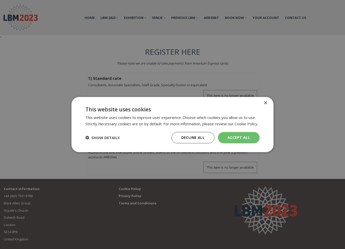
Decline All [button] (193, 137)
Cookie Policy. (246, 123)
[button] (102, 137)
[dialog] (172, 124)
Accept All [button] (239, 137)
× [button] (265, 103)
